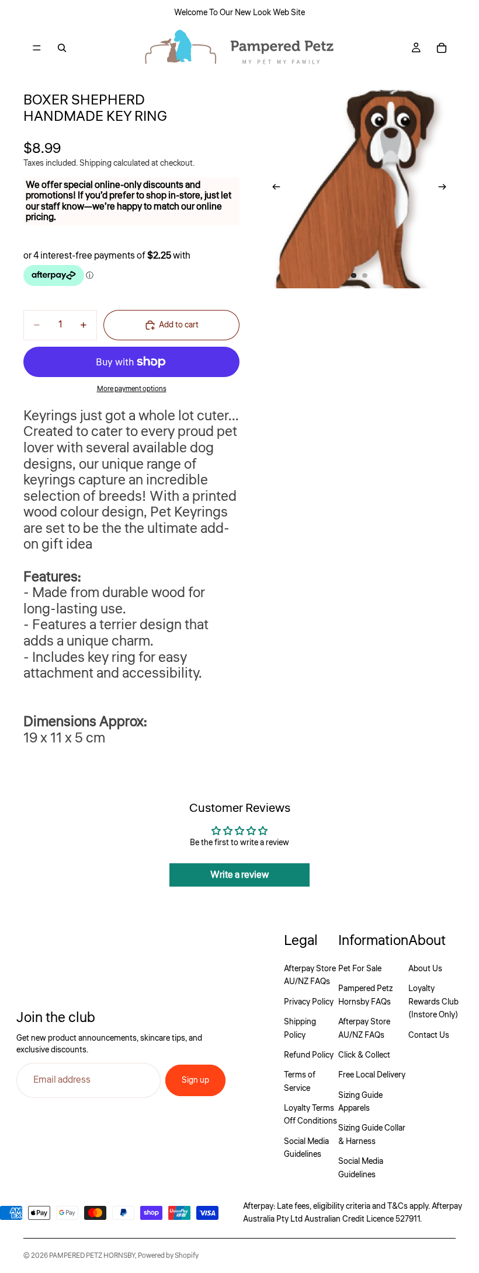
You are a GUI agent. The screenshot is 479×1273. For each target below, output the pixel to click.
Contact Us (428, 1035)
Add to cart (179, 325)
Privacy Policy (309, 1002)
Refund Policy (309, 1055)
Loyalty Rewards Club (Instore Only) (433, 1002)
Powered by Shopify (168, 1256)
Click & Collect (364, 1055)
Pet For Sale (359, 969)
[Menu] (36, 47)
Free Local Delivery (371, 1075)
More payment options (131, 389)
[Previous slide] (273, 189)
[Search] (62, 48)
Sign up (195, 1080)
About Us (425, 969)
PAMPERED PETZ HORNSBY (92, 1256)
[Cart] (441, 48)
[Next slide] (446, 189)
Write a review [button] (239, 875)
